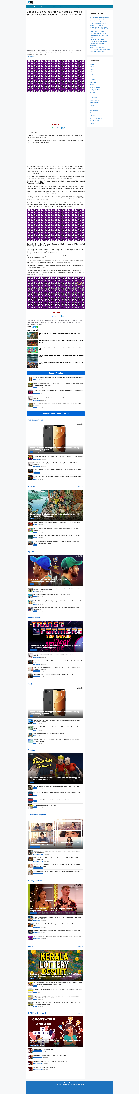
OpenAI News (94, 110)
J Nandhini (31, 56)
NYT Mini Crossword (96, 118)
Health (92, 84)
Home (30, 7)
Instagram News (94, 120)
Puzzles (92, 123)
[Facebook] (32, 327)
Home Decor (93, 113)
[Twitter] (34, 327)
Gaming (77, 7)
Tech (71, 7)
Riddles (55, 7)
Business (92, 95)
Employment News (95, 90)
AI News (36, 7)
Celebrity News (94, 100)
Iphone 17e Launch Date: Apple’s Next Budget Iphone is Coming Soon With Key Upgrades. (99, 19)
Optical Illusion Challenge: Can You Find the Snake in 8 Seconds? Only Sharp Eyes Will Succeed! (100, 49)
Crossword (93, 82)
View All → (80, 419)
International (93, 97)
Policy (65, 1083)
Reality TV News (94, 102)
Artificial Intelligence (95, 87)
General (43, 7)
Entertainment (63, 7)
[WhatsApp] (37, 327)
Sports (49, 7)
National (92, 92)
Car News (92, 115)
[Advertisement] (56, 28)
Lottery (92, 105)
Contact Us (72, 1083)
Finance (92, 108)
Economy (92, 79)
